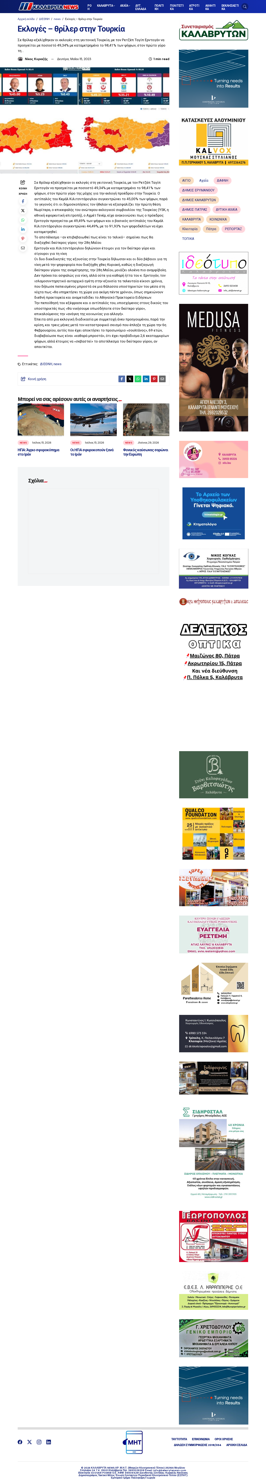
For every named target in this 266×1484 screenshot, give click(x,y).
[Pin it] (23, 238)
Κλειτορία (189, 229)
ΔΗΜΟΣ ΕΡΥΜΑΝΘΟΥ (198, 190)
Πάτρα (211, 229)
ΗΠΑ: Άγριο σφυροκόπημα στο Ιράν (38, 452)
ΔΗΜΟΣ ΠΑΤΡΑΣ (194, 210)
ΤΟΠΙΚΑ (188, 239)
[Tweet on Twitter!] (23, 210)
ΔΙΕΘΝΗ (44, 19)
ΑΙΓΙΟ (186, 180)
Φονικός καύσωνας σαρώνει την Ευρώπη (145, 452)
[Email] (23, 248)
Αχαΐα (203, 180)
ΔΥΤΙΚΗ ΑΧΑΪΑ (226, 210)
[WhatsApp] (23, 220)
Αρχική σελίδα (26, 19)
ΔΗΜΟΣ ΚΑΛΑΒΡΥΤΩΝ (199, 200)
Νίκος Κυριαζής (36, 59)
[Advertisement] (213, 716)
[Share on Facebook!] (23, 201)
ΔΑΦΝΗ (222, 180)
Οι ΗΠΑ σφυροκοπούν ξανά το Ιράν (91, 452)
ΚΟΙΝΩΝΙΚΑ (218, 219)
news (57, 19)
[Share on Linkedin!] (23, 229)
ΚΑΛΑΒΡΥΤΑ (191, 219)
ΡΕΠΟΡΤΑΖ (233, 229)
